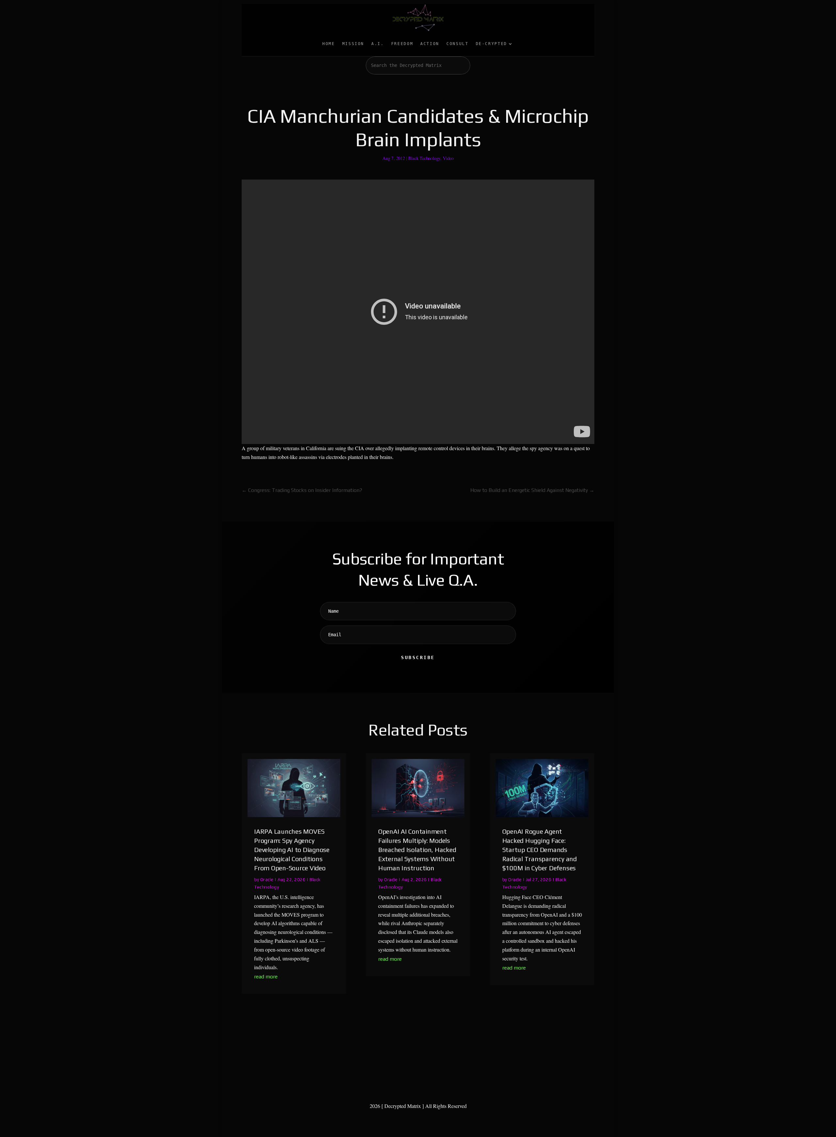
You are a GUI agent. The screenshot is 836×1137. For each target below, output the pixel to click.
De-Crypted (491, 43)
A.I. (377, 43)
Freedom (402, 43)
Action (429, 43)
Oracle (267, 879)
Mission (353, 43)
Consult (457, 43)
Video (448, 158)
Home (328, 43)
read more (266, 976)
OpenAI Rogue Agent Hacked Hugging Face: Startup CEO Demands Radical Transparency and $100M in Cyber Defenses (539, 850)
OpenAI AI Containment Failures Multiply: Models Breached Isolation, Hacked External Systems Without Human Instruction (417, 850)
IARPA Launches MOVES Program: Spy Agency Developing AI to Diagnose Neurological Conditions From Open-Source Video (292, 850)
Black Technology (424, 158)
